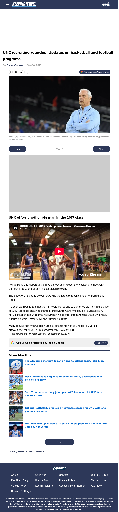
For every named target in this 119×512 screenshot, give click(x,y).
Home (12, 451)
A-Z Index (96, 485)
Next (101, 149)
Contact (63, 474)
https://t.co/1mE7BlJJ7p (23, 329)
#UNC (12, 325)
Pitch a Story (42, 480)
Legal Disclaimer (44, 485)
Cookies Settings (21, 491)
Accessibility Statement (72, 485)
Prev (17, 149)
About (14, 474)
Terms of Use (98, 480)
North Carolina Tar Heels (31, 451)
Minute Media (18, 499)
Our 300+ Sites (99, 474)
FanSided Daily (19, 480)
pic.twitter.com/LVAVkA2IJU (57, 329)
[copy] (26, 72)
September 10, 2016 (59, 333)
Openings (40, 474)
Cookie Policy (19, 485)
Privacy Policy (67, 480)
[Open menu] (7, 4)
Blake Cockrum (16, 65)
